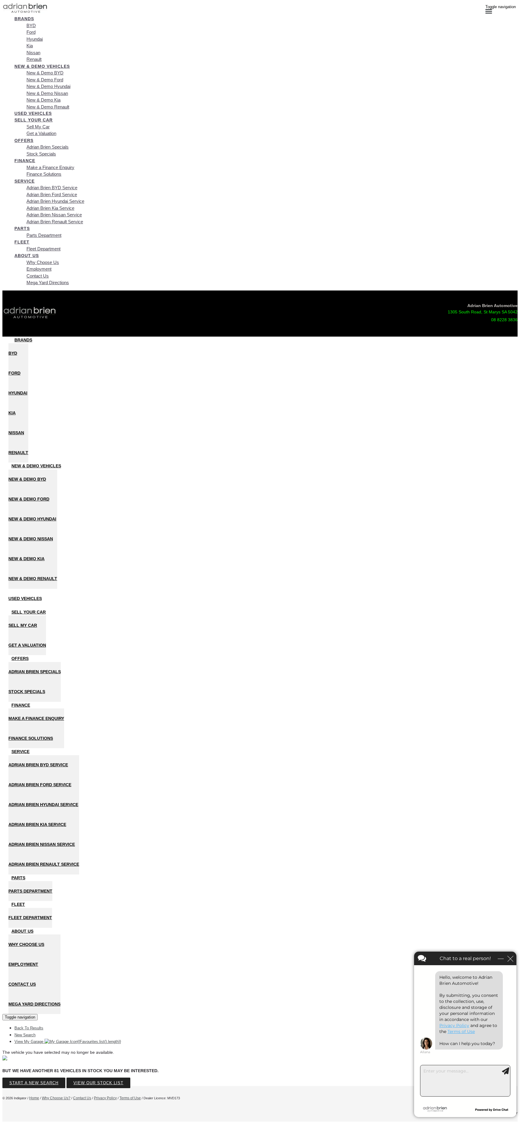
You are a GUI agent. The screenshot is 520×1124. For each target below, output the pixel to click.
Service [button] (24, 181)
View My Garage (67, 1041)
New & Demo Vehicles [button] (42, 66)
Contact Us (82, 1098)
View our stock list (98, 1083)
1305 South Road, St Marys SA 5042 (483, 311)
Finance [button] (24, 160)
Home (34, 1098)
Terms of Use (130, 1098)
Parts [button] (22, 228)
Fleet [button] (21, 242)
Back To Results (28, 1028)
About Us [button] (26, 255)
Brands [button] (24, 18)
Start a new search (33, 1083)
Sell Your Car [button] (33, 120)
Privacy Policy (105, 1098)
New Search (25, 1035)
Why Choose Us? (56, 1098)
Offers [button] (23, 140)
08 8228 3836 (504, 319)
